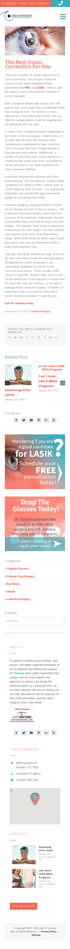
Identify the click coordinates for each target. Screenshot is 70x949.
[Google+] (46, 420)
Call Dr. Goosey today (19, 303)
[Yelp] (53, 420)
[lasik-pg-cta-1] (35, 436)
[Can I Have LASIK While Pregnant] (24, 878)
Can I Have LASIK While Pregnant (48, 381)
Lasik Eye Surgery (40, 311)
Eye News (13, 583)
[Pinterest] (39, 420)
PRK (27, 87)
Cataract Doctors (18, 568)
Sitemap (36, 935)
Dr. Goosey (17, 673)
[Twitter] (24, 420)
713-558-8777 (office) (28, 773)
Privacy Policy (49, 931)
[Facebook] (16, 420)
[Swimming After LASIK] (24, 854)
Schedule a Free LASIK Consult (25, 3)
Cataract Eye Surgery (20, 576)
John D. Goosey (22, 709)
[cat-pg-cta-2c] (35, 498)
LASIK (40, 87)
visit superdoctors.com (22, 720)
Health (11, 591)
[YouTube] (31, 420)
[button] (35, 799)
